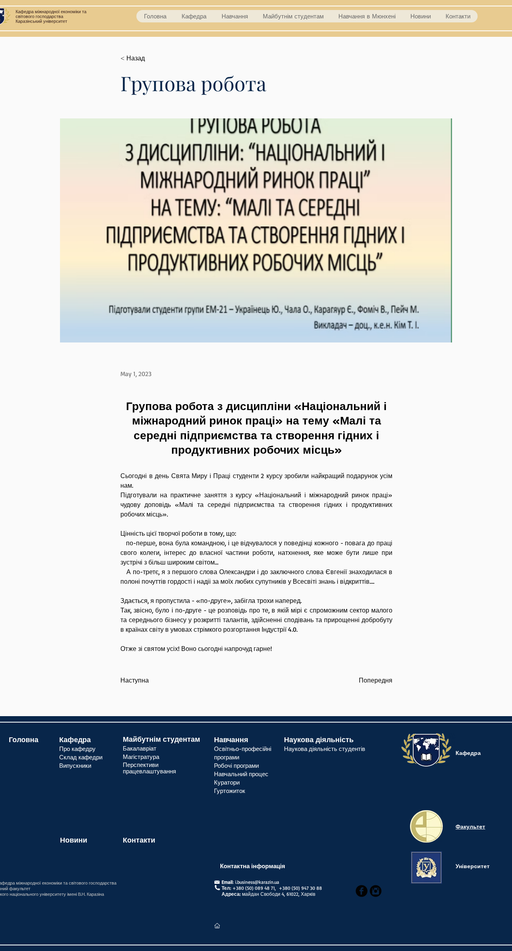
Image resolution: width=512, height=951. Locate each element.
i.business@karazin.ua (257, 882)
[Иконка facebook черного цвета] (362, 891)
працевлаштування (149, 771)
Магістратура (142, 757)
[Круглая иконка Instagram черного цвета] (376, 891)
